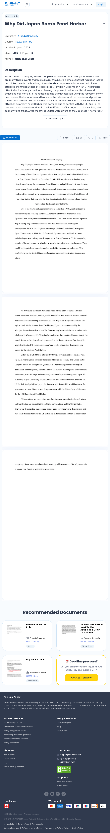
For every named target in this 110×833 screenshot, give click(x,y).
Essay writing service (13, 722)
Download (11, 137)
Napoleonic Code (35, 659)
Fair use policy (38, 824)
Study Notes (62, 730)
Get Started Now (81, 677)
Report (66, 137)
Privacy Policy (9, 824)
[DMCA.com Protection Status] (81, 769)
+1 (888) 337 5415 (67, 762)
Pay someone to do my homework (18, 726)
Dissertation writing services (16, 738)
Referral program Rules (32, 828)
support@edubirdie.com (64, 708)
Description (13, 70)
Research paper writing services (17, 734)
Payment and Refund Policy (57, 828)
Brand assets (62, 785)
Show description (56, 118)
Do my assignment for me (15, 730)
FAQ (5, 763)
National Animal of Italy (36, 626)
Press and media (64, 781)
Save (105, 137)
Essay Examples (64, 722)
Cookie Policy (77, 828)
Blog (59, 726)
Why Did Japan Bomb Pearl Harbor (45, 23)
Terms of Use (23, 824)
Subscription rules (11, 828)
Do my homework (11, 742)
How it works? (9, 755)
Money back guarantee (14, 767)
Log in (101, 4)
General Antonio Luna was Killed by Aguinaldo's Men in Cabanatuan (91, 628)
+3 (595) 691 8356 (68, 759)
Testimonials (9, 759)
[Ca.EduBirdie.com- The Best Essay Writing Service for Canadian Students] (6, 807)
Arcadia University (28, 36)
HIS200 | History (23, 41)
